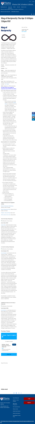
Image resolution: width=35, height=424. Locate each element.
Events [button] (9, 7)
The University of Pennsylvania (12, 421)
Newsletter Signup (15, 11)
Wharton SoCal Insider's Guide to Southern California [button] (12, 9)
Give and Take (7, 212)
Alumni (18, 421)
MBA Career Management (15, 404)
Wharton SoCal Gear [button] (5, 11)
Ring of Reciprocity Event (5, 209)
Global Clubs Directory (16, 411)
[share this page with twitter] (33, 115)
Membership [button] (3, 7)
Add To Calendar (24, 31)
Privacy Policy (22, 421)
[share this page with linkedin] (33, 119)
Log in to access (14, 344)
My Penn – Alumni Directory (16, 401)
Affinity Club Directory (16, 413)
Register (33, 1)
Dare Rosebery (3, 253)
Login (30, 1)
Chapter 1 (3, 212)
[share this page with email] (33, 117)
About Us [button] (23, 7)
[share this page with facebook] (33, 113)
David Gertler (3, 310)
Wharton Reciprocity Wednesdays (7, 206)
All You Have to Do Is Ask (5, 214)
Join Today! (7, 84)
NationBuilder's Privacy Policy (16, 416)
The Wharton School (5, 421)
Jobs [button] (18, 7)
